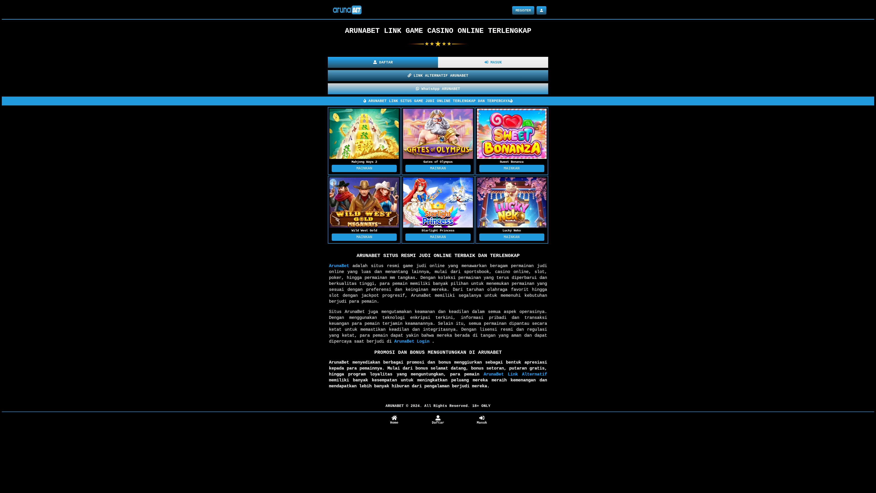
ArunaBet (339, 265)
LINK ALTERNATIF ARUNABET (439, 76)
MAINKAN (364, 168)
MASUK (495, 62)
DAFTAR (385, 62)
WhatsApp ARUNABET (439, 89)
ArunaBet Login (411, 341)
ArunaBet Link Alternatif (515, 374)
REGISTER (523, 10)
